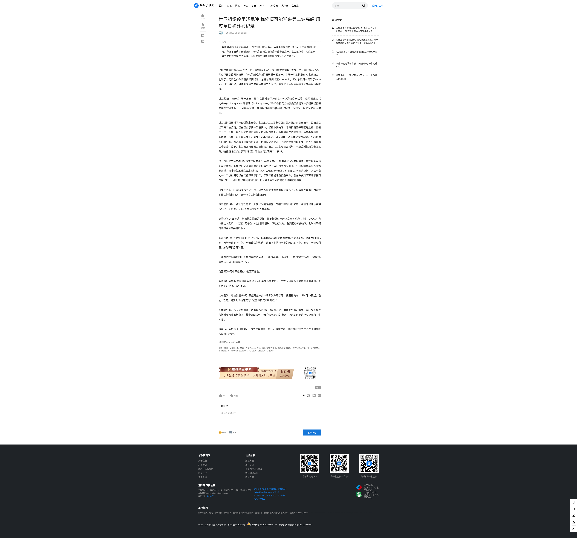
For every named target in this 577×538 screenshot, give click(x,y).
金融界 (292, 512)
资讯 (229, 5)
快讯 (237, 5)
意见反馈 (202, 477)
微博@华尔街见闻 (369, 476)
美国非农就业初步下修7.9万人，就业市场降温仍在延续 (356, 77)
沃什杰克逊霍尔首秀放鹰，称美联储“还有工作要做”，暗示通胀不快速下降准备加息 (356, 29)
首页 (221, 5)
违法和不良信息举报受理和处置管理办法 (270, 489)
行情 (245, 5)
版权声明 (249, 460)
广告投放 (202, 464)
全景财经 (236, 512)
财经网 (210, 512)
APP (261, 5)
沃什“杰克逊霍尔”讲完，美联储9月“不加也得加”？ (356, 65)
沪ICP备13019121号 (237, 525)
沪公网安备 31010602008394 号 (264, 524)
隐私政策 (249, 477)
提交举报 (281, 495)
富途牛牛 (258, 512)
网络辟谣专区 (259, 498)
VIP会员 (274, 5)
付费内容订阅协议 (253, 468)
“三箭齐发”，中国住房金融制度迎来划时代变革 (356, 53)
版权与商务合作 (205, 468)
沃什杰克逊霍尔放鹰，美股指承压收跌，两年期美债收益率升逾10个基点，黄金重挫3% (357, 41)
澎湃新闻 (218, 512)
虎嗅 (286, 512)
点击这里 (210, 496)
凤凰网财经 (277, 512)
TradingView (302, 512)
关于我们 (202, 460)
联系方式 (202, 473)
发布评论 (312, 432)
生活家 (295, 5)
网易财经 (268, 512)
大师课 (284, 5)
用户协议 (249, 464)
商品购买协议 (251, 473)
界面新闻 (227, 512)
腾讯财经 (202, 512)
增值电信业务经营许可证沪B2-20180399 (295, 525)
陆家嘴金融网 (247, 512)
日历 (253, 5)
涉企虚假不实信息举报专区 (265, 495)
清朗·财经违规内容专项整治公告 (267, 492)
